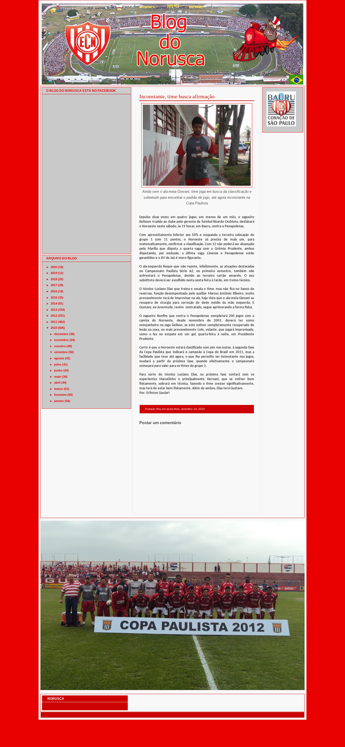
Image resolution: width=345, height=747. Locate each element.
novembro (61, 340)
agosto (59, 358)
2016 (54, 291)
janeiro (59, 401)
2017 (54, 285)
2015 (54, 297)
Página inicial (197, 506)
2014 (54, 303)
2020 (54, 267)
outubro (60, 346)
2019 (54, 273)
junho (58, 370)
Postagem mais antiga (240, 506)
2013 (54, 309)
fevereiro (60, 394)
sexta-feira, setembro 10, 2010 (186, 408)
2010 (54, 327)
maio (57, 376)
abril (57, 382)
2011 (54, 321)
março (58, 388)
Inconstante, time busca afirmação (177, 96)
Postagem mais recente (154, 506)
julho (57, 364)
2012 (54, 315)
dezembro (61, 334)
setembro (61, 352)
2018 (54, 279)
